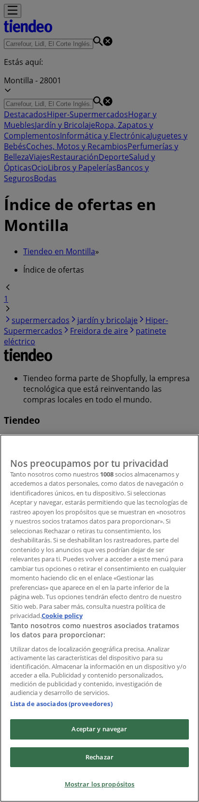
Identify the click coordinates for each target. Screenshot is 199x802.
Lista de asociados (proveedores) (61, 703)
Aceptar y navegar (99, 729)
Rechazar (99, 757)
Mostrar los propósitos (100, 784)
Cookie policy (62, 615)
